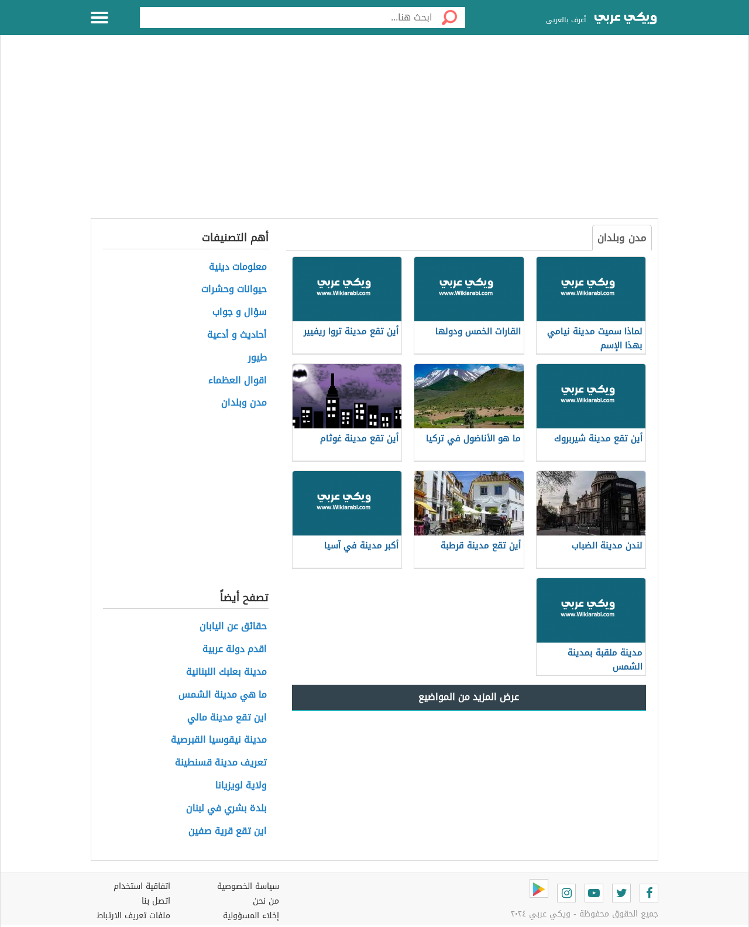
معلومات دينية (238, 267)
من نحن (266, 901)
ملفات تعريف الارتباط (133, 915)
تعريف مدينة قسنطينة (221, 762)
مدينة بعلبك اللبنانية (226, 672)
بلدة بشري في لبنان (226, 808)
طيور (257, 357)
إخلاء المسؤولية (251, 915)
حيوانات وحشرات (234, 289)
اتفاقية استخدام (142, 886)
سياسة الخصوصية (248, 886)
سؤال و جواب (239, 312)
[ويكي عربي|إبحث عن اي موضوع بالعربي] (625, 19)
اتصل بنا (156, 901)
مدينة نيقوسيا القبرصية (219, 740)
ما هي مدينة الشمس (222, 694)
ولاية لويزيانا (241, 785)
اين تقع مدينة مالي (227, 717)
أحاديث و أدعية (237, 335)
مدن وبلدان (622, 237)
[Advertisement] (374, 133)
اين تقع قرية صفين (227, 831)
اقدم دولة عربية (234, 649)
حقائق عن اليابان (233, 626)
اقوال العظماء (237, 380)
